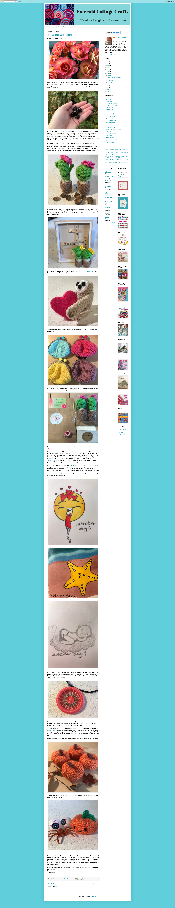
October (110, 75)
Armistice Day (116, 149)
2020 (107, 71)
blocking (122, 150)
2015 (107, 89)
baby (113, 150)
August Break (124, 149)
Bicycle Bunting (110, 113)
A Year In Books (109, 149)
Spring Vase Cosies (111, 133)
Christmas (112, 152)
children (107, 152)
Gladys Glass (122, 429)
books (126, 151)
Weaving (111, 164)
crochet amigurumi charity (119, 154)
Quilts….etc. (108, 180)
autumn (107, 151)
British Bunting (109, 118)
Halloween (107, 159)
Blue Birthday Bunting (111, 120)
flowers (120, 157)
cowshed (126, 152)
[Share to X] (79, 879)
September (110, 80)
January (110, 82)
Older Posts (96, 883)
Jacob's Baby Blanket (111, 122)
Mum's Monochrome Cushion (113, 129)
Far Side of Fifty (109, 176)
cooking (121, 152)
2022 (107, 67)
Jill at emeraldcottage (121, 37)
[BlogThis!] (78, 879)
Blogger (94, 896)
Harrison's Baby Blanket (112, 128)
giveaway (125, 157)
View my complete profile (111, 54)
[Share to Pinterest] (83, 879)
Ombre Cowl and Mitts (111, 135)
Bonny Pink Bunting (111, 116)
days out (114, 156)
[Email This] (76, 879)
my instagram (76, 465)
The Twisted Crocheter (89, 271)
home (117, 159)
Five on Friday (114, 157)
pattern (78, 271)
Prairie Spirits (108, 197)
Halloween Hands (110, 107)
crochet (111, 154)
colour (117, 152)
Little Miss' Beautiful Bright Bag (113, 124)
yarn (115, 164)
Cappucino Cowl (110, 137)
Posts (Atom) (57, 886)
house (122, 159)
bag (115, 150)
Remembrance (108, 162)
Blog (59, 26)
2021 (107, 69)
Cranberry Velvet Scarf (111, 105)
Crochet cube (109, 131)
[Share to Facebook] (81, 879)
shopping (121, 162)
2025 (107, 61)
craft (106, 154)
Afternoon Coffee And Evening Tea (108, 186)
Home (47, 26)
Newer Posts (51, 883)
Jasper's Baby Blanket (111, 126)
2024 (107, 63)
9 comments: (70, 878)
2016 (107, 87)
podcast (114, 160)
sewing (116, 162)
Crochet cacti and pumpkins (59, 35)
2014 (107, 91)
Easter (118, 156)
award (110, 150)
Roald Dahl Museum (122, 431)
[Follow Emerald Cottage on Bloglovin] (113, 33)
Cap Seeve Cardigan (111, 103)
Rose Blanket (109, 101)
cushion (109, 156)
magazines (107, 160)
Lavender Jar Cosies (111, 114)
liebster (126, 159)
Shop (53, 26)
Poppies (119, 160)
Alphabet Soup (122, 434)
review (112, 162)
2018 (107, 73)
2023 (107, 65)
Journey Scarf (109, 109)
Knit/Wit (107, 213)
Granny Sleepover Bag (111, 100)
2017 (107, 85)
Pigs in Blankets (110, 142)
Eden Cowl (109, 111)
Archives (65, 26)
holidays (112, 159)
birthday (118, 150)
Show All (113, 222)
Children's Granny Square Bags (114, 139)
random (126, 161)
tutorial (108, 164)
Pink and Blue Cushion (112, 98)
